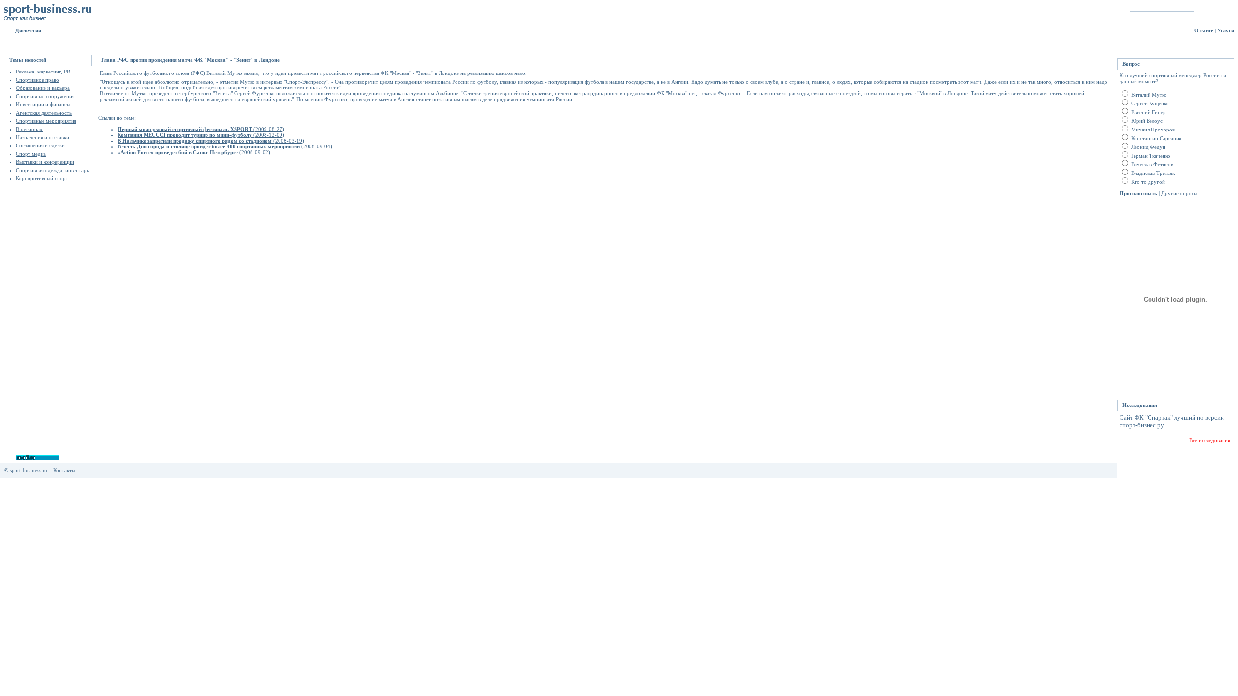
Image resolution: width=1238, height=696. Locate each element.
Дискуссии (28, 30)
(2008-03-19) (211, 141)
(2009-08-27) (201, 129)
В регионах (29, 129)
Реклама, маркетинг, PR (43, 71)
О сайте (1203, 30)
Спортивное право (37, 80)
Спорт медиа (31, 154)
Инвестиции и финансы (43, 104)
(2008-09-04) (225, 146)
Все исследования (1209, 440)
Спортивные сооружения (45, 96)
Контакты (64, 470)
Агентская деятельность (44, 113)
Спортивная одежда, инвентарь (52, 170)
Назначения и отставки (42, 137)
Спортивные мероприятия (46, 121)
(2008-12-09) (201, 135)
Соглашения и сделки (40, 145)
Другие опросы (1179, 193)
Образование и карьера (43, 88)
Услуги (1225, 30)
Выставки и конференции (45, 162)
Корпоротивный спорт (42, 178)
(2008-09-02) (194, 152)
